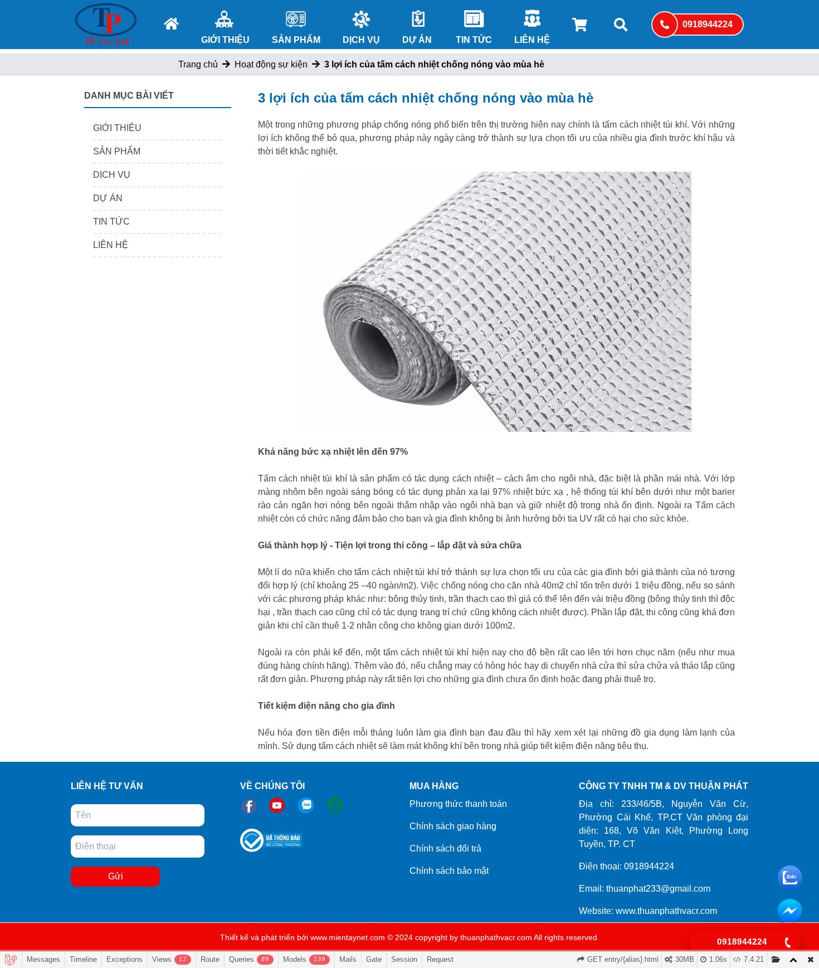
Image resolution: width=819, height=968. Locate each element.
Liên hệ (532, 40)
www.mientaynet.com (347, 937)
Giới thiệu (225, 40)
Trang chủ (198, 64)
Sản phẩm (296, 40)
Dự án (417, 40)
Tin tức (474, 40)
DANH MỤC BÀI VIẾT (129, 95)
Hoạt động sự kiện (271, 64)
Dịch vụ (361, 40)
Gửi (115, 876)
